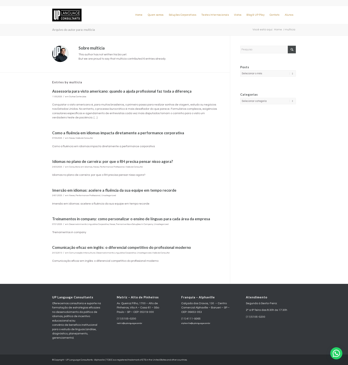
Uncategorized (108, 195)
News (72, 138)
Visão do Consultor (84, 138)
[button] (336, 353)
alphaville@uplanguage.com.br (195, 323)
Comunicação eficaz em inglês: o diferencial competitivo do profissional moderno (121, 247)
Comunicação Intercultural (82, 253)
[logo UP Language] (68, 15)
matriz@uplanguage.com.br (129, 323)
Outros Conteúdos (77, 96)
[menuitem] (139, 15)
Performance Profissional (112, 167)
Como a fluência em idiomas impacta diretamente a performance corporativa (118, 132)
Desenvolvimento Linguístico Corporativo (89, 224)
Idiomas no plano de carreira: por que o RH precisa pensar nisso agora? (112, 161)
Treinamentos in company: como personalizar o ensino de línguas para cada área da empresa (131, 218)
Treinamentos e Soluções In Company (134, 224)
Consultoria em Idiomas (80, 167)
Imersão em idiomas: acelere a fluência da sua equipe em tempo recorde (114, 190)
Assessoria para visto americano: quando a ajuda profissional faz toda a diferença (122, 91)
